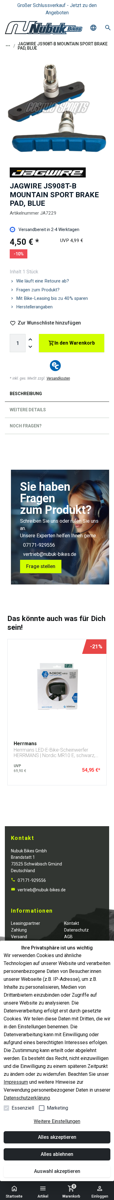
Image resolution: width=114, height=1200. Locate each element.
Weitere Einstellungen (57, 1121)
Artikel (42, 1196)
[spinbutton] (18, 343)
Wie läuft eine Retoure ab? (42, 281)
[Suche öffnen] (108, 28)
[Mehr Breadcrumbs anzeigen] (8, 46)
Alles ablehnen (57, 1154)
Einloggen (100, 1196)
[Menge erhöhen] (30, 339)
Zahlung (19, 930)
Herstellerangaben (34, 307)
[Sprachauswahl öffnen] (93, 28)
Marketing (57, 1108)
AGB (68, 936)
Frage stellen (40, 566)
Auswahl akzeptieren (57, 1171)
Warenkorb (71, 1191)
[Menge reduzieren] (30, 346)
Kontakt (71, 923)
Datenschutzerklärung (27, 1098)
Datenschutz (76, 930)
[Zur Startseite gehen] (43, 28)
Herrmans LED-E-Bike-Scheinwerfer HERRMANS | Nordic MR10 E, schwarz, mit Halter (54, 752)
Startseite (14, 1196)
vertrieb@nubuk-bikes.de (49, 554)
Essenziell (23, 1108)
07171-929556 (39, 545)
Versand (19, 936)
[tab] (57, 395)
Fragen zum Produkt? (38, 290)
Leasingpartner (25, 923)
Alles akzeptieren (57, 1137)
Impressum (16, 1082)
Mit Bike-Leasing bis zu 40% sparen (52, 298)
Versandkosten (58, 378)
